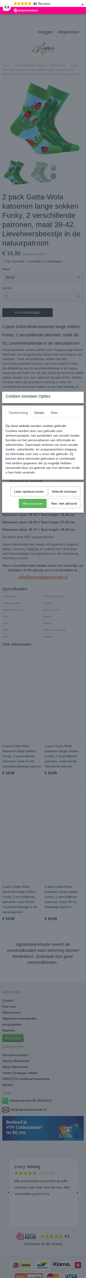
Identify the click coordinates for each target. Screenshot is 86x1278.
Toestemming (18, 412)
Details (39, 412)
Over (54, 412)
